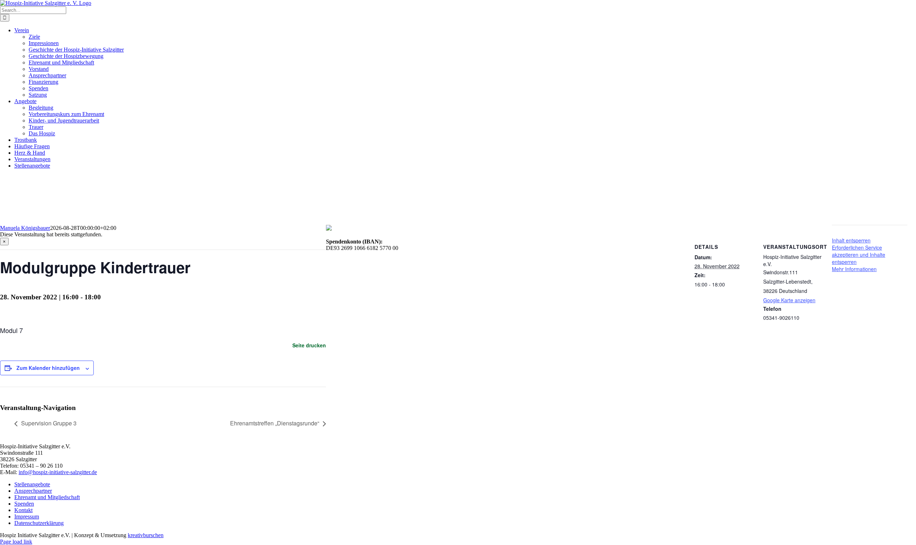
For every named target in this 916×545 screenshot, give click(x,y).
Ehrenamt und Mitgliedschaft (47, 497)
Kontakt (23, 510)
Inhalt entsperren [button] (851, 240)
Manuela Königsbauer (25, 228)
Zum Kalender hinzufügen (48, 367)
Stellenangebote (32, 484)
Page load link (16, 542)
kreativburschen (146, 535)
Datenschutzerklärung (39, 523)
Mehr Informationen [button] (854, 268)
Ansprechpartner (33, 491)
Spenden (24, 504)
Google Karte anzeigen (789, 300)
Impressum (26, 516)
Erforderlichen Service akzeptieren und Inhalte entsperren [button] (858, 254)
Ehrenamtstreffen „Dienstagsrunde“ (274, 423)
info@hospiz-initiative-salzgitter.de (58, 472)
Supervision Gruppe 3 (49, 423)
